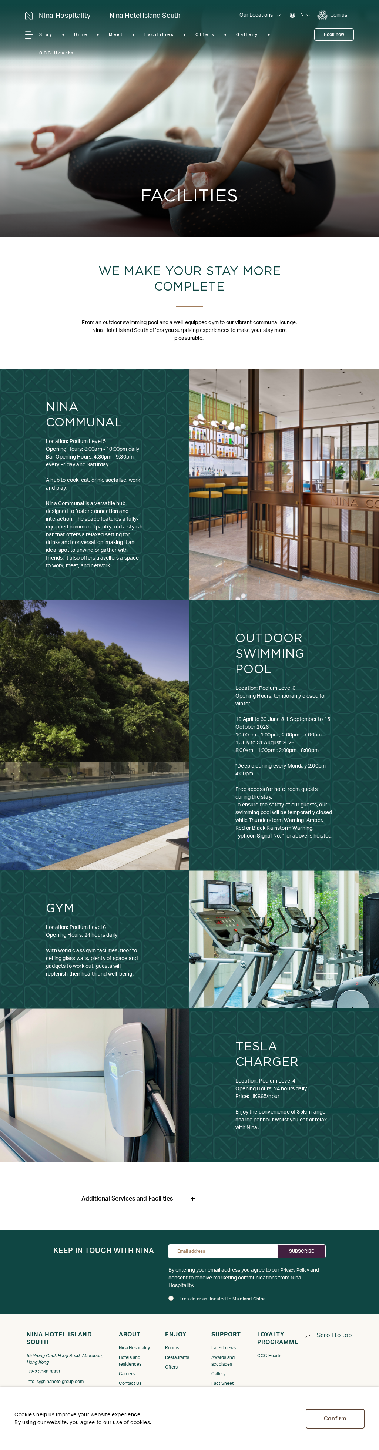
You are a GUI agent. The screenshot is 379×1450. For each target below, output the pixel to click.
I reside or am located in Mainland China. (223, 1299)
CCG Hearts (56, 53)
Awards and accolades (223, 1360)
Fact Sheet (222, 1383)
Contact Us (130, 1383)
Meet (116, 35)
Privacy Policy (295, 1270)
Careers (127, 1374)
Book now (334, 34)
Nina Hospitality (134, 1348)
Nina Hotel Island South (145, 16)
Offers (205, 35)
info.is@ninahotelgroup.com (55, 1381)
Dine (81, 35)
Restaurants (177, 1357)
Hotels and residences (130, 1360)
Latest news (223, 1348)
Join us (339, 15)
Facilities (159, 35)
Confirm (335, 1419)
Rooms (172, 1348)
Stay (46, 35)
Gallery (247, 35)
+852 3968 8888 (43, 1372)
